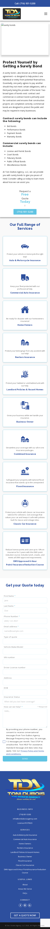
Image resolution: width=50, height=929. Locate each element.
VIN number (9, 657)
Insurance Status (12, 697)
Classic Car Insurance (25, 865)
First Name (10, 596)
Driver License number (15, 667)
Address (8, 678)
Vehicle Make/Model (13, 647)
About (25, 884)
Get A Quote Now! (25, 915)
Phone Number (12, 616)
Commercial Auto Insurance (25, 839)
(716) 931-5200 (25, 211)
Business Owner (25, 856)
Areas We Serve (25, 889)
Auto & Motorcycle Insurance (25, 835)
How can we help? (25, 707)
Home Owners (25, 843)
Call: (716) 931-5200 (25, 3)
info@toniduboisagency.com (25, 818)
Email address (11, 626)
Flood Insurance (25, 861)
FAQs (25, 893)
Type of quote (10, 637)
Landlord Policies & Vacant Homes (25, 852)
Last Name (9, 606)
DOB (6, 688)
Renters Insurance (25, 848)
